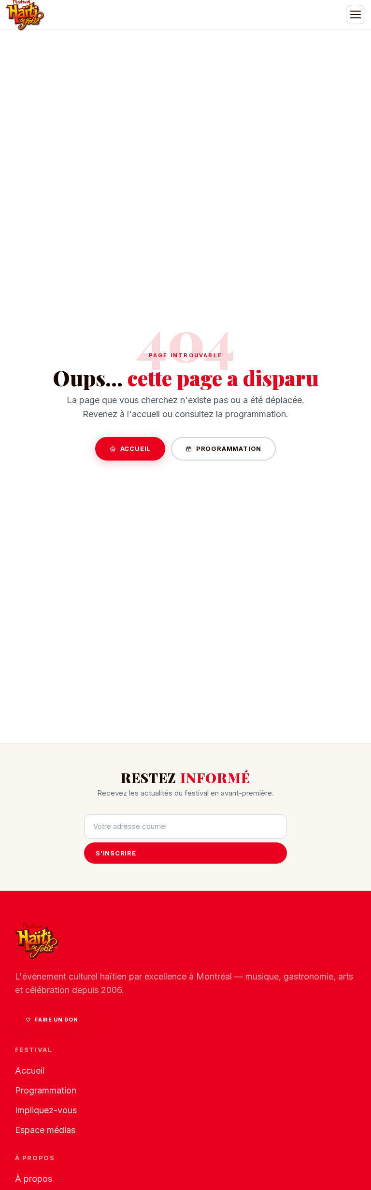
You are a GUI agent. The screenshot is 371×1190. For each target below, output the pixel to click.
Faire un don (56, 1019)
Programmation (228, 448)
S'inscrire (116, 853)
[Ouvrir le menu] (355, 14)
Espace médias (45, 1130)
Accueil (135, 448)
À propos (33, 1179)
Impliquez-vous (46, 1110)
